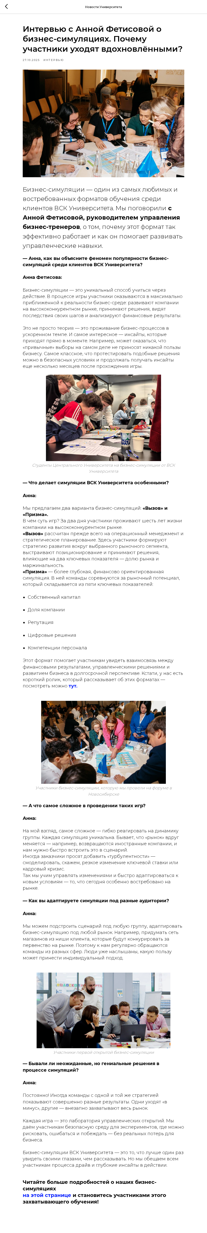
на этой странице (47, 1195)
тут (72, 686)
